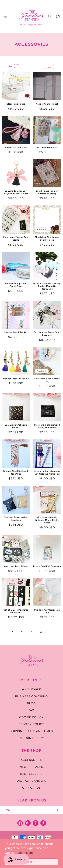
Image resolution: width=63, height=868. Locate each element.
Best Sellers (31, 774)
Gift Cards (31, 787)
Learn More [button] (25, 852)
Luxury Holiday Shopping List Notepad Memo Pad (47, 472)
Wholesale (31, 689)
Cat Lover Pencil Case (16, 566)
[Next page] (50, 632)
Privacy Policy (31, 724)
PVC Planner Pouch (47, 147)
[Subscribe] (57, 810)
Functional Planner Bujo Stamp (16, 238)
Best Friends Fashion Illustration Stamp (47, 192)
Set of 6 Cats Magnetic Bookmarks (16, 611)
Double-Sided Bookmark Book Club (16, 472)
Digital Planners (31, 781)
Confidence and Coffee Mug (47, 380)
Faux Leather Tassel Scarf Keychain (47, 333)
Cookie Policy (31, 717)
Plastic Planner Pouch (47, 104)
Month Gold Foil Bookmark (47, 566)
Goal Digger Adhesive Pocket (16, 426)
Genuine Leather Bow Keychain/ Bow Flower (16, 192)
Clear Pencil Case (15, 104)
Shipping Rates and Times (31, 731)
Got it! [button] (31, 861)
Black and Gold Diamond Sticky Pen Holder (47, 426)
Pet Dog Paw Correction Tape (47, 611)
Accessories (31, 760)
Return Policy (31, 738)
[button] (5, 16)
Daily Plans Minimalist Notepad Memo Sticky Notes (47, 520)
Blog (31, 703)
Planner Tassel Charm (16, 147)
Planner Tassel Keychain (16, 378)
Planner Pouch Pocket (16, 332)
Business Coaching (31, 696)
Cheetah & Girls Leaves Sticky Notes (47, 238)
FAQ (31, 710)
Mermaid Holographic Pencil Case (16, 284)
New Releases (31, 767)
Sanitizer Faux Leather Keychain (16, 518)
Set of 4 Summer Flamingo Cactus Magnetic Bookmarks (47, 286)
